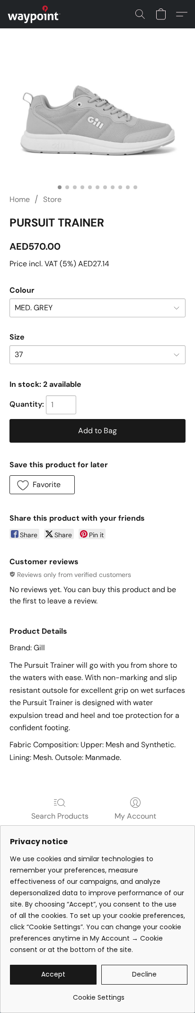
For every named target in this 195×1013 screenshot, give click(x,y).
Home (19, 199)
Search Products (60, 816)
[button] (35, 14)
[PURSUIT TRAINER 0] (97, 122)
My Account (135, 816)
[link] (98, 994)
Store (52, 199)
